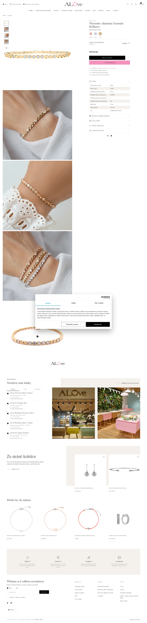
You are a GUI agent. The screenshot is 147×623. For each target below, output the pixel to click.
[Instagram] (11, 603)
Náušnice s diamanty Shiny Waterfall (117, 535)
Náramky (10, 15)
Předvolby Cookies (72, 324)
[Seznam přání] (132, 4)
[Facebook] (7, 603)
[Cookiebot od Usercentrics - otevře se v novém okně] (102, 297)
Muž (17, 588)
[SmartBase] (39, 619)
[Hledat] (127, 4)
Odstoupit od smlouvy (135, 619)
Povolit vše (97, 324)
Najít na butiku (110, 62)
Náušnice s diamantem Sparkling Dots (84, 488)
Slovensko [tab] (37, 389)
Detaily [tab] (73, 303)
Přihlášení (44, 592)
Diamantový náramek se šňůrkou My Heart (85, 535)
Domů (4, 15)
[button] (109, 81)
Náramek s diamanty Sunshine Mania (117, 488)
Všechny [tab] (13, 389)
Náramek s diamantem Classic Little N (16, 535)
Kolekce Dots (92, 21)
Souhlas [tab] (48, 303)
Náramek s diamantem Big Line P (49, 535)
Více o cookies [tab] (99, 303)
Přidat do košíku (107, 58)
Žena (10, 588)
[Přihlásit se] (136, 4)
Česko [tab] (25, 389)
